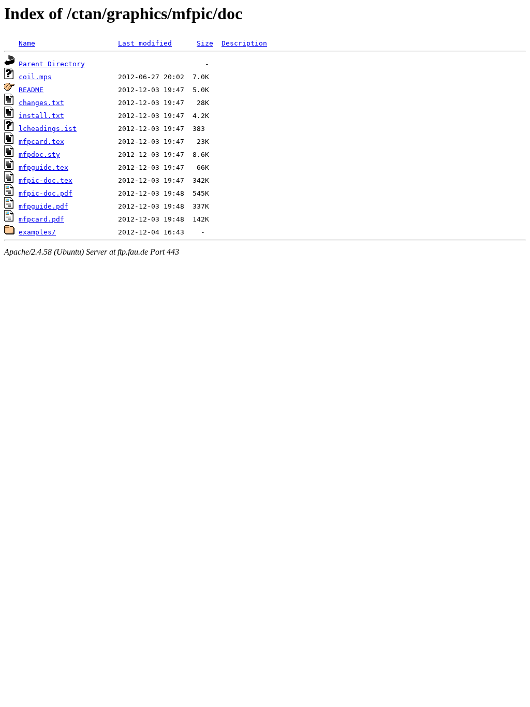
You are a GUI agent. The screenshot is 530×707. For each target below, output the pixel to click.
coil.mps (35, 77)
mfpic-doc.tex (45, 180)
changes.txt (41, 103)
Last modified (145, 43)
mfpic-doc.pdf (45, 193)
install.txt (41, 116)
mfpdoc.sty (39, 154)
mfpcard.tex (41, 141)
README (31, 90)
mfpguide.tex (43, 167)
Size (205, 43)
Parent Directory (52, 64)
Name (27, 43)
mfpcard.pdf (41, 219)
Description (244, 43)
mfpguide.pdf (43, 206)
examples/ (37, 232)
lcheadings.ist (48, 128)
